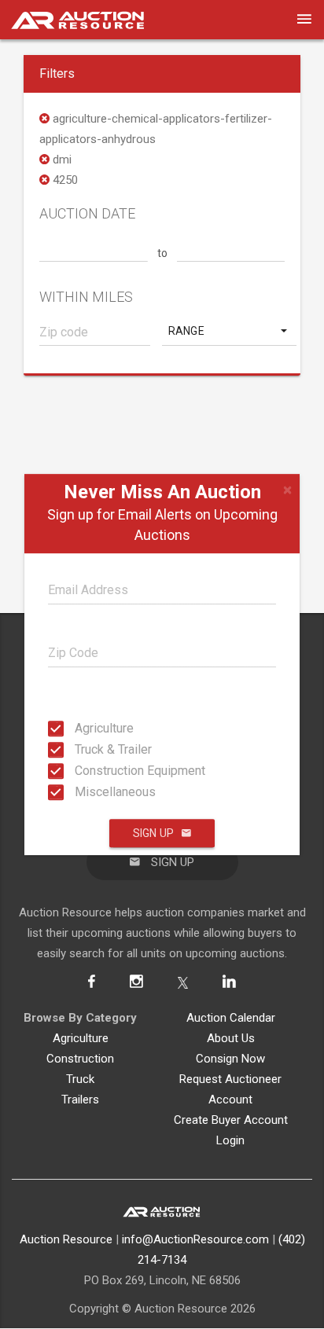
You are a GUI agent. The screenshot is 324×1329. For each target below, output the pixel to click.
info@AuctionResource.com (195, 1239)
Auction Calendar (230, 1018)
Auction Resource (66, 1239)
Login (230, 1140)
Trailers (80, 1099)
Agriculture (79, 728)
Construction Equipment (79, 770)
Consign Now (230, 1059)
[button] (229, 331)
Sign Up (153, 833)
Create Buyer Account (231, 1120)
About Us (231, 1038)
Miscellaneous (79, 791)
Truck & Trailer (79, 749)
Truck (80, 1079)
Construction (80, 1059)
